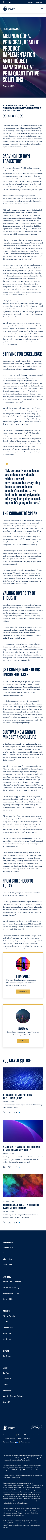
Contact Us (39, 2)
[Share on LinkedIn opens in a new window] (4, 116)
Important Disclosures (15, 1475)
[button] (5, 2)
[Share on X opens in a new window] (9, 116)
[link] (33, 1427)
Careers (30, 2)
